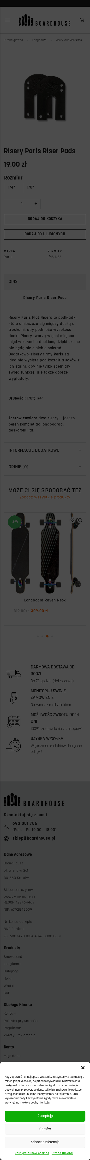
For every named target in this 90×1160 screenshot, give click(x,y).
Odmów (45, 1129)
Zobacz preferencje (45, 1142)
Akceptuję (45, 1116)
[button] (82, 1067)
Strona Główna (62, 1153)
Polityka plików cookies (32, 1153)
